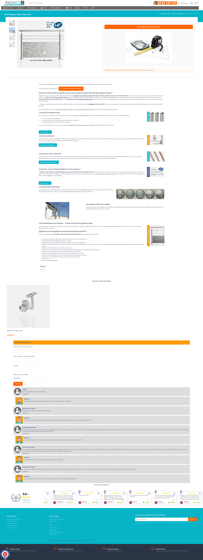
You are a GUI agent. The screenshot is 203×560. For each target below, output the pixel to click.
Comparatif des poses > (48, 145)
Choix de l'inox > (45, 132)
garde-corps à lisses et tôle (83, 96)
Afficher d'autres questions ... (102, 485)
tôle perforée (83, 190)
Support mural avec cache (14, 330)
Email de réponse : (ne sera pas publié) (24, 356)
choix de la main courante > (49, 162)
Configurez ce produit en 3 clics (149, 27)
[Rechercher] (150, 3)
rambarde (91, 104)
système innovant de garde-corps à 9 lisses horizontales (73, 109)
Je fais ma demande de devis (71, 89)
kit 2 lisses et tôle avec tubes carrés (104, 174)
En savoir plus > (45, 183)
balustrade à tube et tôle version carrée (81, 125)
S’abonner (193, 519)
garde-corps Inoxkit (80, 115)
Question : (16, 365)
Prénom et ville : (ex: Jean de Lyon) (23, 347)
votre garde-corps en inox (84, 99)
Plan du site (52, 530)
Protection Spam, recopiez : (21, 374)
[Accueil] (158, 13)
